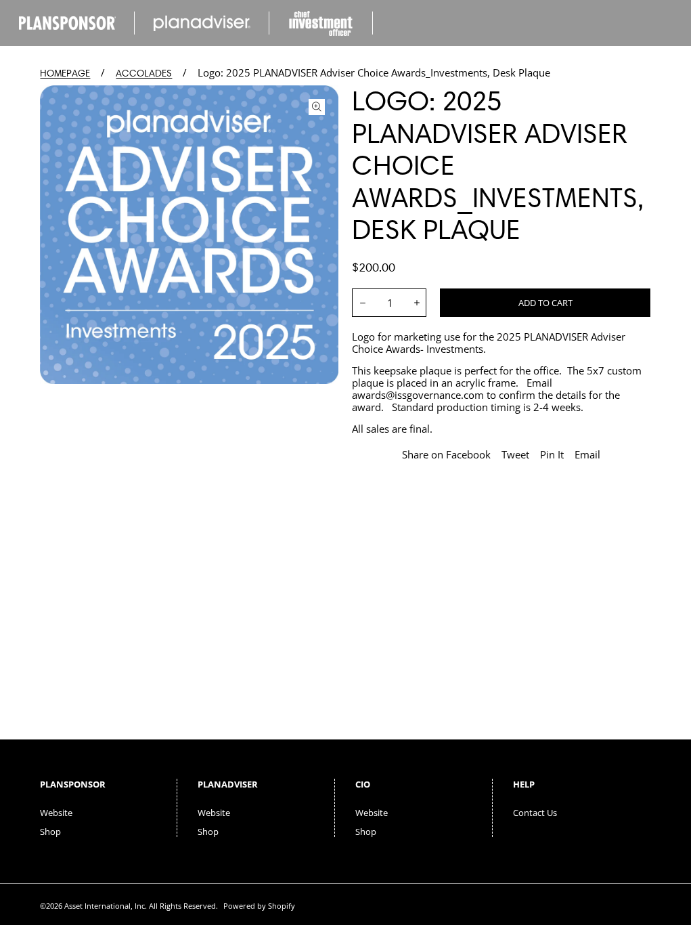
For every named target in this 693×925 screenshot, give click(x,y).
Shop (50, 831)
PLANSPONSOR (73, 784)
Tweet (515, 454)
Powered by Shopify (259, 906)
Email (587, 454)
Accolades (144, 73)
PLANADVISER (228, 784)
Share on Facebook (446, 454)
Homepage (65, 73)
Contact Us (535, 812)
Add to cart (545, 303)
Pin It (552, 454)
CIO (362, 784)
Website (56, 812)
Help (524, 784)
